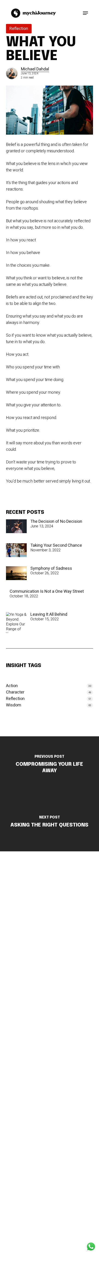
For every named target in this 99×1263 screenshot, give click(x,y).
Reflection (18, 29)
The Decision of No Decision (56, 521)
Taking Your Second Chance (56, 545)
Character (15, 692)
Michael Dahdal (35, 69)
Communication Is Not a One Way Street (47, 591)
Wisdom (13, 705)
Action (12, 686)
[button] (85, 13)
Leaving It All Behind (48, 614)
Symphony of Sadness (51, 568)
